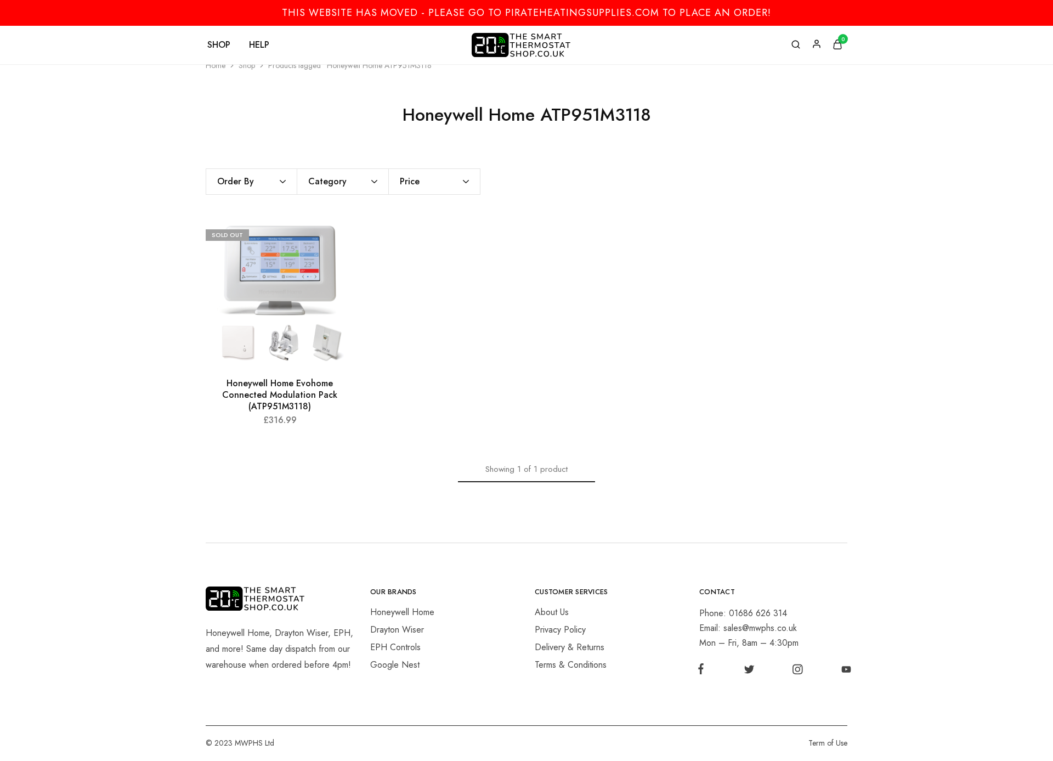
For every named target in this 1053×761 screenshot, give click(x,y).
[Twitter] (748, 671)
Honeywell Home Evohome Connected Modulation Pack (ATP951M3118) (279, 395)
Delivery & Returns (569, 647)
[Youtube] (844, 671)
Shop (247, 65)
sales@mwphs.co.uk (760, 628)
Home (215, 65)
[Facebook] (703, 671)
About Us (552, 612)
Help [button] (259, 45)
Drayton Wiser (397, 629)
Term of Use (827, 742)
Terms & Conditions (571, 664)
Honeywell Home (402, 612)
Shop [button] (218, 45)
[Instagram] (797, 671)
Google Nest (395, 664)
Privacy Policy (560, 629)
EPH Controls (395, 647)
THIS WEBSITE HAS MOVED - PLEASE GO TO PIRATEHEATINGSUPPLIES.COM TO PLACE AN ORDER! (526, 12)
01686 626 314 (758, 613)
